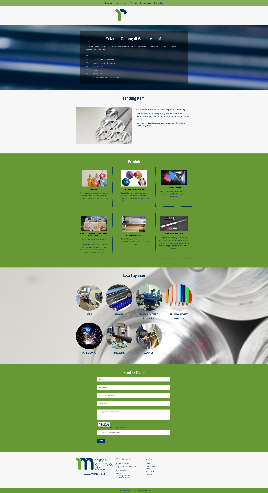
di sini (114, 427)
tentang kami (121, 3)
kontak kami (159, 3)
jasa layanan (145, 3)
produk (134, 3)
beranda (108, 3)
